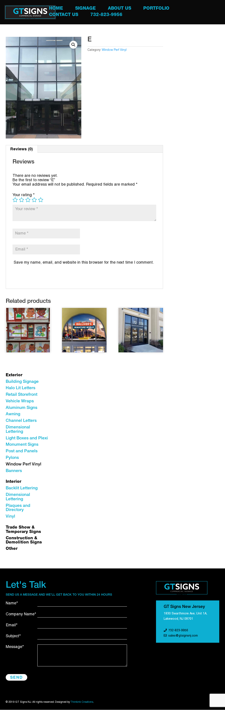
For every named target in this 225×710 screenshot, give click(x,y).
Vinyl (10, 517)
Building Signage (22, 382)
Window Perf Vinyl (114, 50)
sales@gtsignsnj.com (183, 635)
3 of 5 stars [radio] (28, 199)
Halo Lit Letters (20, 388)
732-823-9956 (106, 15)
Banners (14, 471)
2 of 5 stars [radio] (21, 199)
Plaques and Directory (18, 508)
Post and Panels (22, 451)
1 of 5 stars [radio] (15, 199)
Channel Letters (21, 421)
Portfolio (156, 9)
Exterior (14, 375)
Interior (13, 482)
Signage (85, 9)
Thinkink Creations (81, 702)
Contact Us (63, 15)
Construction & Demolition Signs (24, 540)
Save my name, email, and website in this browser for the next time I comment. (84, 262)
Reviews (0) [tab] (21, 149)
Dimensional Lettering (18, 429)
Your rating (24, 195)
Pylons (12, 458)
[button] (73, 45)
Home (56, 9)
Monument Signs (22, 445)
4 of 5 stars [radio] (34, 199)
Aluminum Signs (21, 408)
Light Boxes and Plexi (27, 438)
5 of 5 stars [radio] (40, 199)
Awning (13, 414)
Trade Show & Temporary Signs (23, 529)
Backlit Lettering (22, 488)
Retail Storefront (21, 395)
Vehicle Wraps (20, 401)
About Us (119, 9)
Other (12, 549)
